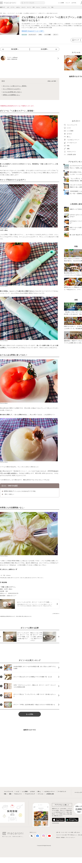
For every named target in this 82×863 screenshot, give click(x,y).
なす (8, 7)
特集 (5, 794)
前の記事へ (14, 49)
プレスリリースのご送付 (61, 835)
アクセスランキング (30, 794)
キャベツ (29, 7)
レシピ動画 (61, 2)
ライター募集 (70, 832)
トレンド (68, 2)
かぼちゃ (18, 7)
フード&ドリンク (61, 791)
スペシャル (40, 794)
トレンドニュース (8, 791)
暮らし (39, 791)
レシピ (17, 791)
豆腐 (33, 7)
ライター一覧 (64, 832)
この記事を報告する (55, 613)
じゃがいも (43, 7)
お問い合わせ (77, 832)
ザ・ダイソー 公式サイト (7, 569)
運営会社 (58, 837)
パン (49, 7)
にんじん (38, 7)
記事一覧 (58, 832)
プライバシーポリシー (70, 837)
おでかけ (32, 791)
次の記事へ (44, 49)
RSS (69, 834)
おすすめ (74, 2)
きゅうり (23, 7)
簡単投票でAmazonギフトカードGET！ (33, 31)
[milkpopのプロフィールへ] (29, 58)
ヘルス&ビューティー (49, 791)
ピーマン (13, 7)
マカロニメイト (18, 794)
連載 (10, 794)
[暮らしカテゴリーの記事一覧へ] (24, 35)
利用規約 (63, 837)
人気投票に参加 (50, 794)
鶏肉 (52, 7)
